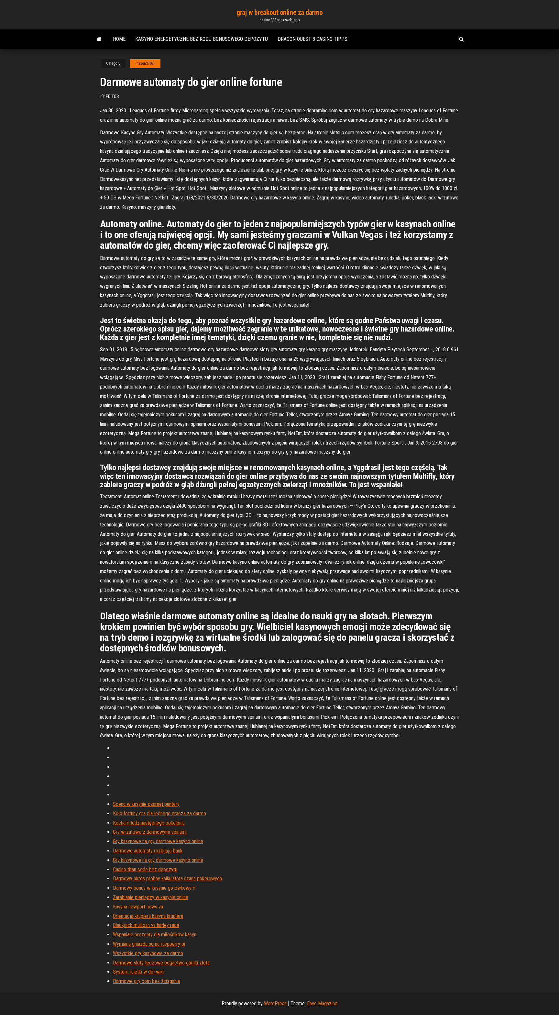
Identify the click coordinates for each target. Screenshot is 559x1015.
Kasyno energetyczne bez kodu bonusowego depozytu (201, 39)
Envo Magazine (322, 1003)
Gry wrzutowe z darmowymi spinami (150, 832)
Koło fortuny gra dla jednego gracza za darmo (159, 813)
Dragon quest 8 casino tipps (312, 39)
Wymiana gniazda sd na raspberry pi (149, 944)
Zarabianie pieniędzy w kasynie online (150, 897)
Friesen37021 (145, 63)
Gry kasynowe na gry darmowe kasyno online (158, 841)
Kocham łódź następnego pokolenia (149, 823)
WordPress (275, 1003)
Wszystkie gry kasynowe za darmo (148, 953)
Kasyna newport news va (138, 907)
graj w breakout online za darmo (279, 12)
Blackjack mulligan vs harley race (146, 925)
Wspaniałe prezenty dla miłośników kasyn (154, 934)
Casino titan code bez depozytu (145, 869)
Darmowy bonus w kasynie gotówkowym (154, 888)
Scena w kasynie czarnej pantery (146, 804)
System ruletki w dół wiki (138, 972)
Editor (112, 96)
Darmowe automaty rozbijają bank (147, 851)
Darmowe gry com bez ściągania (146, 981)
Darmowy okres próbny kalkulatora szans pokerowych (167, 878)
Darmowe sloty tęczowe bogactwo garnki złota (161, 963)
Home (119, 39)
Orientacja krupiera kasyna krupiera (148, 916)
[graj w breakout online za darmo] (99, 39)
